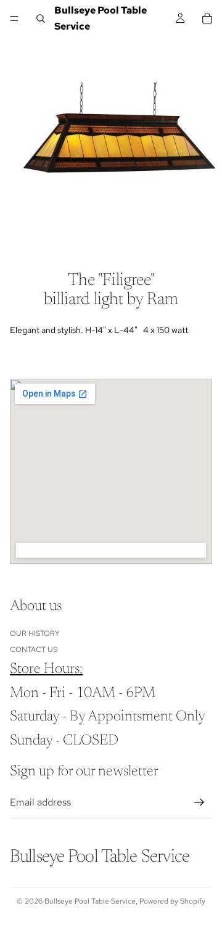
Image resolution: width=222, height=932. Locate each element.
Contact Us (33, 649)
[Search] (40, 18)
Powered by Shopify (172, 901)
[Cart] (207, 18)
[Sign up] (199, 802)
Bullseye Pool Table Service (90, 901)
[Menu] (14, 18)
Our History (35, 633)
